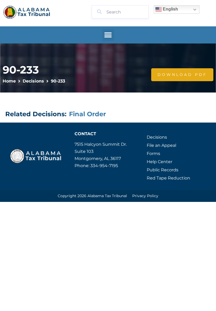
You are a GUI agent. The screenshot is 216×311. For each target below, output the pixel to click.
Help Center (159, 161)
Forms (153, 153)
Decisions (33, 81)
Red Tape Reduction (168, 178)
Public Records (162, 169)
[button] (108, 35)
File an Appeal (161, 145)
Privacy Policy (145, 195)
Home (9, 81)
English (170, 9)
